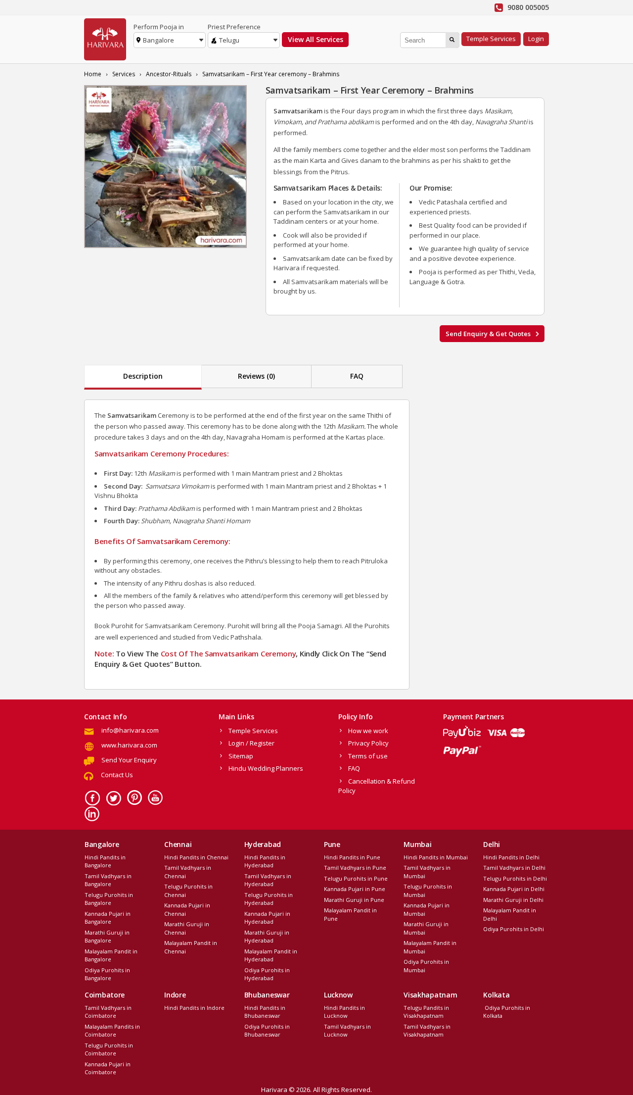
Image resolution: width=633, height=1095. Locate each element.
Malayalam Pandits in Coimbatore (112, 1031)
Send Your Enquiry (129, 759)
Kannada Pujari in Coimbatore (108, 1068)
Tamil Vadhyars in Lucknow (347, 1031)
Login (536, 38)
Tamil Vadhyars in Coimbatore (108, 1012)
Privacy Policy (368, 743)
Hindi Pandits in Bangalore (105, 861)
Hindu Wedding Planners (265, 768)
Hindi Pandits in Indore (194, 1007)
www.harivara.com (129, 745)
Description (143, 376)
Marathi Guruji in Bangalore (107, 937)
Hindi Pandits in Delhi (511, 857)
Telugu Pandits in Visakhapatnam (426, 1012)
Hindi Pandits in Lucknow (344, 1012)
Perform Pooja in (159, 26)
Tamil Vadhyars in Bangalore (108, 880)
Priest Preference (234, 26)
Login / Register (251, 743)
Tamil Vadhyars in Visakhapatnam (427, 1031)
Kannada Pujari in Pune (354, 889)
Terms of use (368, 755)
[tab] (143, 377)
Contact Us (117, 774)
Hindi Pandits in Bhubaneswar (264, 1012)
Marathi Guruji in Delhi (513, 899)
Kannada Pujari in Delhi (513, 889)
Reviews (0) (256, 376)
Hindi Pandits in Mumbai (436, 857)
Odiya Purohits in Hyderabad (267, 974)
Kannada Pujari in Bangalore (108, 918)
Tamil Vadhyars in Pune (355, 867)
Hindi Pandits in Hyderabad (264, 861)
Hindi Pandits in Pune (352, 857)
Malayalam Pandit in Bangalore (111, 955)
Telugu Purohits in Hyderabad (268, 899)
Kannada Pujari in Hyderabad (267, 918)
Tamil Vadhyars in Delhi (514, 867)
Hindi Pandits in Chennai (196, 857)
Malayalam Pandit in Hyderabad (270, 955)
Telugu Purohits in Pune (356, 878)
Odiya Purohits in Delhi (513, 929)
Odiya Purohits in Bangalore (107, 974)
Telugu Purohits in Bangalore (109, 899)
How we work (368, 730)
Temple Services (491, 38)
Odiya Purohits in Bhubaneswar (267, 1031)
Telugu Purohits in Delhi (515, 878)
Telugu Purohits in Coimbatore (109, 1049)
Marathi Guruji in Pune (354, 899)
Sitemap (240, 755)
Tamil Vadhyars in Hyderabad (267, 880)
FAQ (356, 376)
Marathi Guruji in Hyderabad (266, 937)
